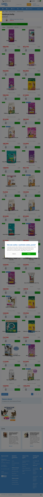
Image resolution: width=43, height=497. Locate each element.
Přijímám (28, 253)
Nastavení (14, 253)
